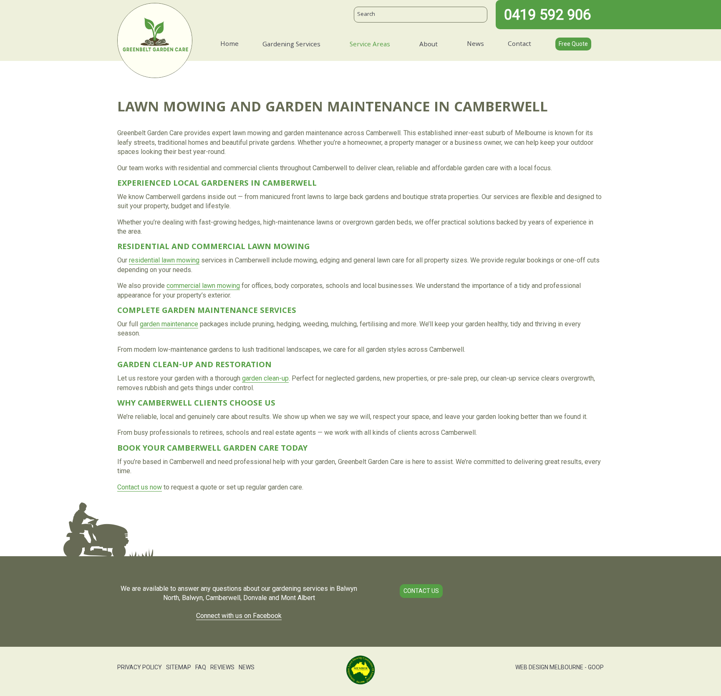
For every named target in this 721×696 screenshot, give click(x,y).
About (428, 45)
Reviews (222, 667)
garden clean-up (265, 378)
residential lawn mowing (164, 260)
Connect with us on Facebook (239, 616)
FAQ (200, 667)
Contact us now (139, 487)
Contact (519, 44)
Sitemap (178, 667)
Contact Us (421, 591)
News (475, 44)
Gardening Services (291, 45)
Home (229, 44)
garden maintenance (169, 324)
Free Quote (573, 43)
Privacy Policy (139, 667)
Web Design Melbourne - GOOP (559, 667)
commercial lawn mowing (203, 286)
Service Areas (370, 45)
